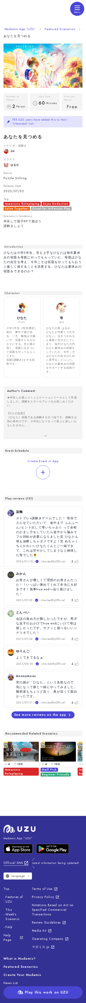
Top (6, 889)
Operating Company (48, 939)
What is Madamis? (20, 958)
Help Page (7, 937)
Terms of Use (42, 889)
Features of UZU (14, 899)
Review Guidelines (46, 922)
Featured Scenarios (60, 29)
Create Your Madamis (22, 975)
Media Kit (39, 930)
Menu (77, 12)
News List (11, 983)
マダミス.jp (40, 947)
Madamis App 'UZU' (20, 29)
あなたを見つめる (17, 36)
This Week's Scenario (12, 914)
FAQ (9, 927)
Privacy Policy (43, 897)
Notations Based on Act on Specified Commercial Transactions (53, 910)
